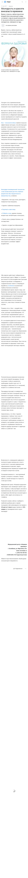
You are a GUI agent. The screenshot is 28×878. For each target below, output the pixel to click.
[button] (14, 53)
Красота (11, 6)
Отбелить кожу (6, 213)
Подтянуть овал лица (8, 209)
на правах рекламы (11, 25)
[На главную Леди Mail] (8, 2)
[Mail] (5, 2)
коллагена (11, 285)
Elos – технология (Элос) (8, 123)
